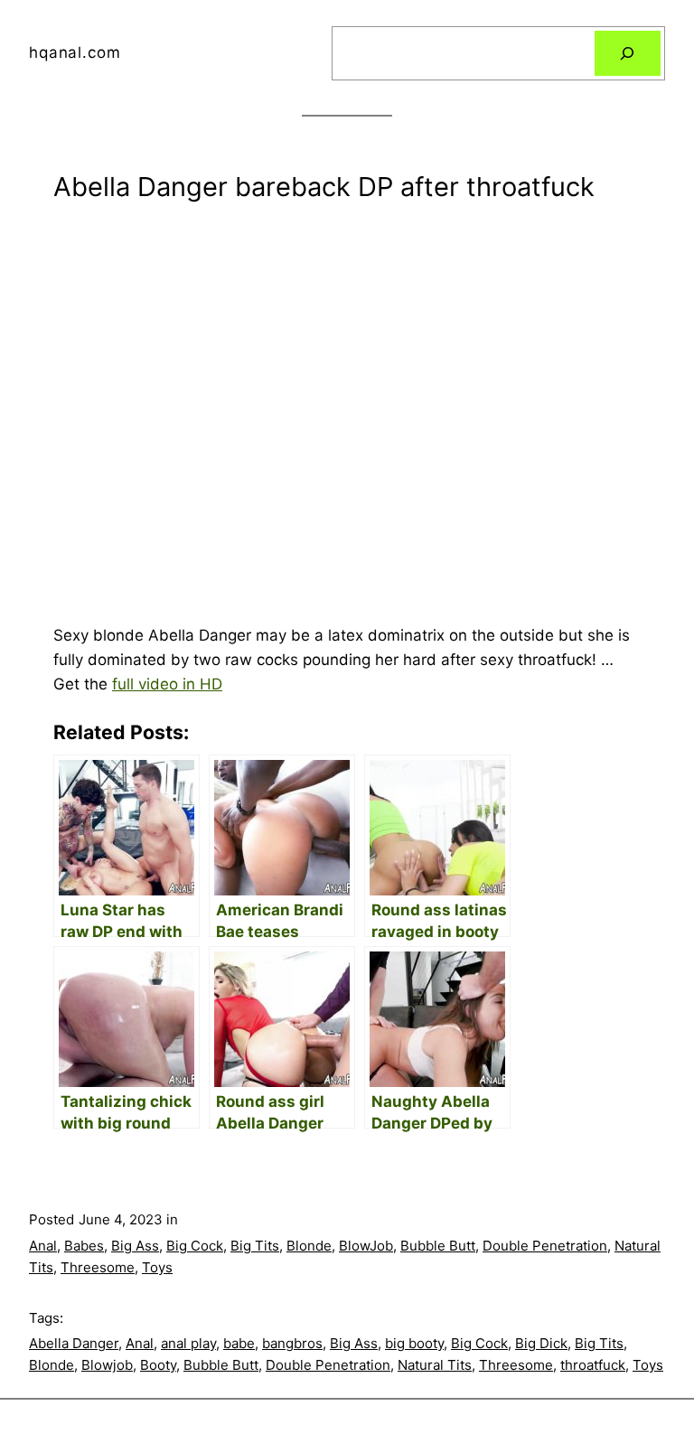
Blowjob (107, 1364)
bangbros (292, 1343)
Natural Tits (435, 1364)
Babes (84, 1245)
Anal (43, 1245)
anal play (188, 1343)
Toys (157, 1267)
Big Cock (194, 1245)
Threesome (98, 1267)
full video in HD (167, 684)
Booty (158, 1364)
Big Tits (254, 1245)
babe (239, 1343)
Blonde (309, 1245)
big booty (414, 1343)
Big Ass (135, 1245)
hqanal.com (75, 52)
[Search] (628, 54)
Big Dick (541, 1343)
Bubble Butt (437, 1245)
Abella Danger (73, 1343)
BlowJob (366, 1245)
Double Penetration (545, 1245)
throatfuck (592, 1364)
